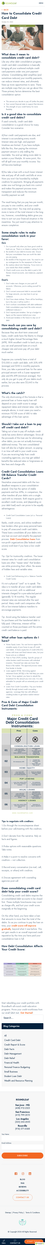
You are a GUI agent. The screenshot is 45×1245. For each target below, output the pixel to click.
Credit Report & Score (14, 1044)
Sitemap (8, 1212)
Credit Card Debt (12, 1040)
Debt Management (13, 1053)
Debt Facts (9, 1049)
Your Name (5, 1134)
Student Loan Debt (13, 1076)
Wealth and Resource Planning (18, 1080)
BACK (6, 10)
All (5, 1035)
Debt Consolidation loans (22, 539)
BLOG (22, 1179)
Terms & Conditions (32, 1212)
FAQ (22, 1183)
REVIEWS (22, 1187)
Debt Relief (9, 1058)
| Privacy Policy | (18, 1212)
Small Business (11, 1071)
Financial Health (11, 1062)
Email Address (6, 1143)
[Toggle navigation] (41, 3)
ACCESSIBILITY (22, 1190)
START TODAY (33, 1241)
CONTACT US (22, 1197)
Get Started (26, 1012)
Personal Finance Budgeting (17, 1067)
